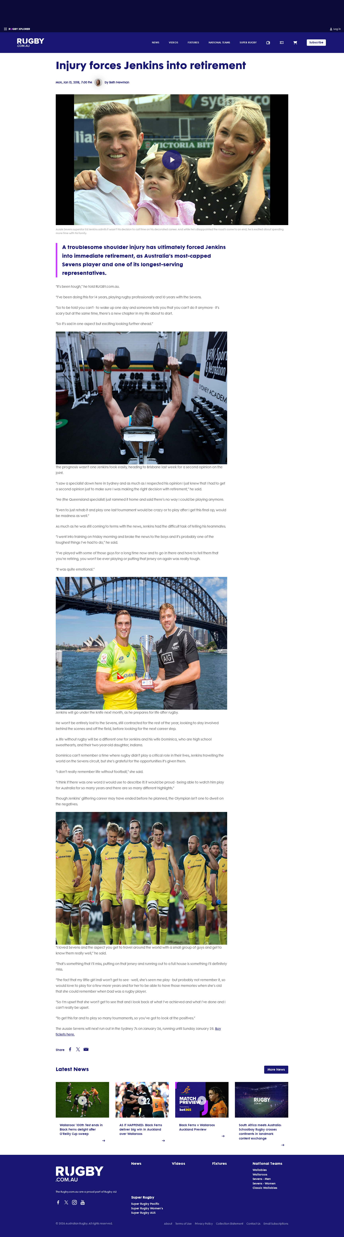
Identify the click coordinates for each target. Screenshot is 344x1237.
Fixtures (193, 42)
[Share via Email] (86, 1049)
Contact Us (253, 1223)
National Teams (219, 42)
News (155, 42)
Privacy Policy (204, 1223)
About (168, 1223)
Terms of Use (183, 1223)
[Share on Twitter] (78, 1049)
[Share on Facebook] (70, 1049)
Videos (173, 42)
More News (276, 1069)
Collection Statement (229, 1223)
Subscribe (316, 42)
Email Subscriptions (276, 1223)
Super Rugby (248, 42)
